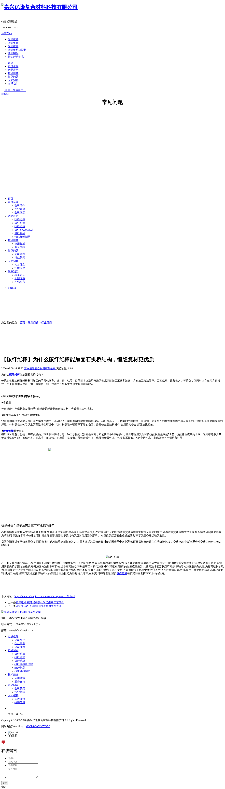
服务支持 (19, 247)
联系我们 (13, 83)
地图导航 (19, 278)
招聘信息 (19, 268)
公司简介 (19, 205)
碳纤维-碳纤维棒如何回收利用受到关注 (38, 606)
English (5, 93)
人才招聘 (13, 80)
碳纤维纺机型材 (17, 49)
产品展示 (13, 69)
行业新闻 (19, 257)
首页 (10, 62)
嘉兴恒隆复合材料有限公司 (40, 368)
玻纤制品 (13, 53)
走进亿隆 (13, 66)
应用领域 (19, 243)
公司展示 (19, 212)
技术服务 (13, 73)
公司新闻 (19, 254)
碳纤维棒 (13, 39)
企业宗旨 (19, 209)
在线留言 (19, 281)
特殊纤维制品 (16, 56)
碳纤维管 (13, 42)
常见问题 (13, 76)
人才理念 (19, 264)
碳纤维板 (13, 46)
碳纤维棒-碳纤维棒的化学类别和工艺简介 (40, 602)
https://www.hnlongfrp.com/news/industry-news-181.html (44, 596)
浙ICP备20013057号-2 (38, 726)
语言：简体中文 (15, 90)
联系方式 (19, 275)
